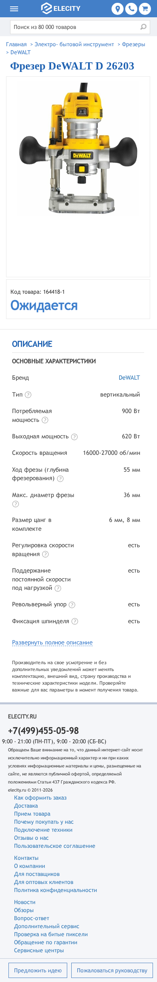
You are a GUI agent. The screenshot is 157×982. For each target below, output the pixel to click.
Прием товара (32, 813)
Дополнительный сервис (46, 926)
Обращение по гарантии (45, 942)
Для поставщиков (37, 874)
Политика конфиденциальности (55, 890)
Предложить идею (38, 970)
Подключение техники (43, 830)
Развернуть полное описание (52, 642)
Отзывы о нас (31, 838)
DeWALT (129, 377)
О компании (29, 866)
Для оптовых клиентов (43, 882)
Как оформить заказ (40, 797)
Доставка (26, 805)
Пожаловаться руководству (112, 970)
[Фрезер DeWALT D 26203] (78, 176)
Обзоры (24, 910)
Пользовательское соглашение (54, 846)
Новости (24, 902)
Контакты (26, 858)
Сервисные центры (39, 950)
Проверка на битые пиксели (51, 934)
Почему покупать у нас (44, 821)
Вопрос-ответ (31, 918)
